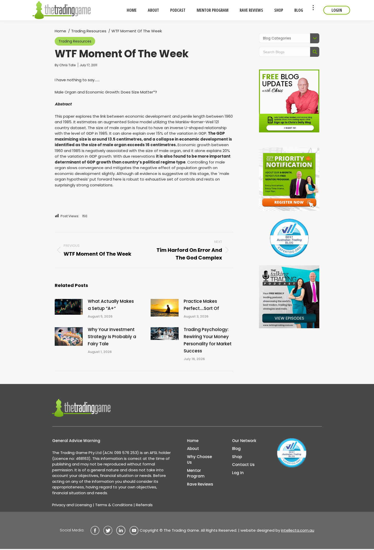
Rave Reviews (200, 484)
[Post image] (69, 307)
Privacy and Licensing (72, 504)
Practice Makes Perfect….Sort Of (201, 304)
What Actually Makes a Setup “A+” (111, 304)
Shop (237, 456)
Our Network (244, 440)
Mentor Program (196, 473)
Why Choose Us (199, 459)
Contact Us (243, 464)
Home (192, 440)
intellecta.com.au (297, 530)
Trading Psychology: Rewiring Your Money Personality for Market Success (208, 340)
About (193, 448)
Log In (238, 472)
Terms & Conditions (114, 504)
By (65, 65)
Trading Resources (75, 41)
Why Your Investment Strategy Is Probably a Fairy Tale (112, 336)
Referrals (144, 504)
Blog (236, 448)
